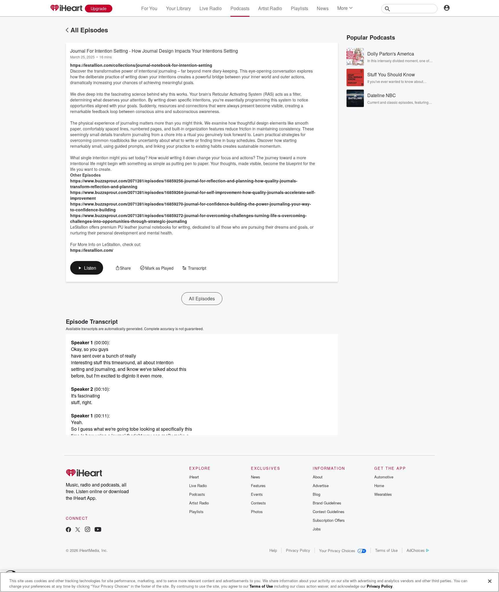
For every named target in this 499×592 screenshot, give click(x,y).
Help (273, 550)
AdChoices (416, 550)
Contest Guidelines (329, 511)
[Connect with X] (77, 530)
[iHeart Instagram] (87, 530)
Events (257, 494)
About (318, 477)
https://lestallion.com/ (91, 250)
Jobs (317, 529)
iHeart (194, 477)
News (323, 8)
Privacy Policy (298, 550)
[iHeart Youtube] (97, 530)
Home (379, 485)
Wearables (383, 494)
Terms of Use (386, 550)
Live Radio (211, 8)
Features (258, 485)
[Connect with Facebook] (68, 530)
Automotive (383, 477)
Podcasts (240, 8)
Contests (258, 503)
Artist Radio (270, 8)
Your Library (178, 8)
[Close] (489, 581)
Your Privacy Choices (337, 550)
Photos (257, 511)
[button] (86, 268)
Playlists (299, 8)
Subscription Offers (329, 520)
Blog (316, 494)
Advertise (321, 485)
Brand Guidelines (327, 503)
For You (149, 8)
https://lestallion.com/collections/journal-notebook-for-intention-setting (141, 65)
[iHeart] (66, 8)
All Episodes (89, 29)
